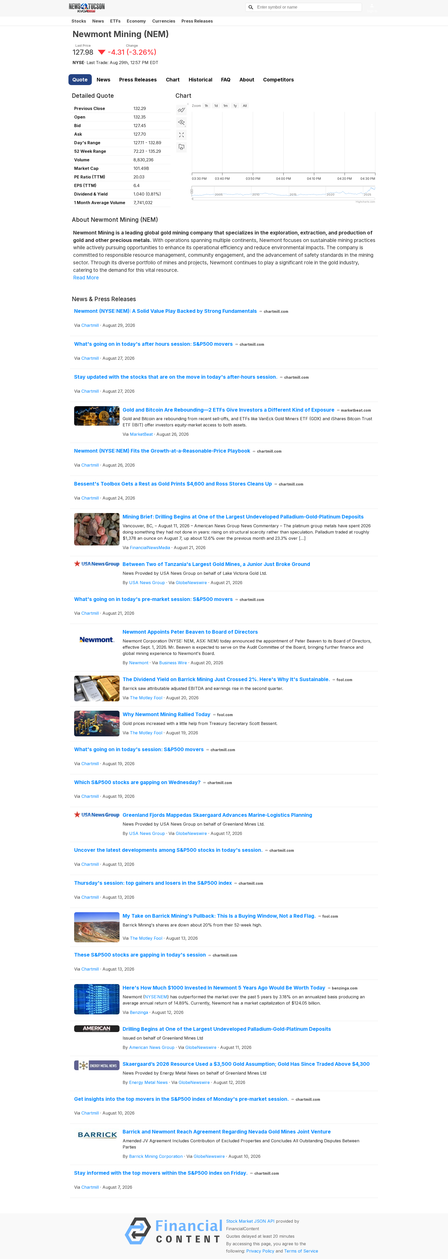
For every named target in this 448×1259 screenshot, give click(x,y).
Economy (136, 21)
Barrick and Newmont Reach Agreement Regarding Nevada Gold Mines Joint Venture (227, 1132)
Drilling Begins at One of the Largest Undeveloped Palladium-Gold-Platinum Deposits (227, 1029)
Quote (80, 80)
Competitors (278, 80)
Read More (86, 277)
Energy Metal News (148, 1082)
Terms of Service (301, 1251)
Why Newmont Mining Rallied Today (178, 714)
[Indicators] (181, 110)
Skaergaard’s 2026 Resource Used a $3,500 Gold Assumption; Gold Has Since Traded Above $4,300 (246, 1064)
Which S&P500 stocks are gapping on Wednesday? (153, 782)
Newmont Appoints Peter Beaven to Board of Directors (190, 632)
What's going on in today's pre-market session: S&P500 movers (169, 599)
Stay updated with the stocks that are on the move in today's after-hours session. (191, 377)
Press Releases (197, 21)
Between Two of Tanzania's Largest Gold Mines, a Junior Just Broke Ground (216, 564)
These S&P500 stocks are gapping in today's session (155, 955)
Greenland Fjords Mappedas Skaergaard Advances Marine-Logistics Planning (217, 815)
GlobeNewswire (191, 582)
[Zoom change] (181, 122)
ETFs (115, 21)
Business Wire (173, 662)
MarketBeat (141, 434)
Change (132, 45)
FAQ (225, 80)
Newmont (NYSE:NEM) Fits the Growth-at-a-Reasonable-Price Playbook (178, 451)
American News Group (151, 1047)
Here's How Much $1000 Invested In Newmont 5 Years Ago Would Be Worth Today (240, 988)
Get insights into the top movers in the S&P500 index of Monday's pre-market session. (197, 1099)
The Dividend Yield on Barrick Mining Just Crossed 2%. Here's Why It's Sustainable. (238, 679)
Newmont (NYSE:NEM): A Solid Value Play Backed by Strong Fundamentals (181, 311)
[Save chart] (181, 147)
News (98, 21)
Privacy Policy (260, 1251)
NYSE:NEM (156, 996)
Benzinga (139, 1012)
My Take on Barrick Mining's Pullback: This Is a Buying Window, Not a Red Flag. (230, 916)
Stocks (79, 21)
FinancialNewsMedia (150, 547)
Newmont (138, 662)
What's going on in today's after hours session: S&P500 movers (169, 344)
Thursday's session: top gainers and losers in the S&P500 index (168, 883)
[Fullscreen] (181, 135)
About (247, 80)
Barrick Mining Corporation (156, 1156)
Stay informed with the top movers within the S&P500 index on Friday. (176, 1173)
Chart (173, 80)
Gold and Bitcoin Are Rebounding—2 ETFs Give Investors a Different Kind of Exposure (247, 410)
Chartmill (90, 325)
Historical (200, 80)
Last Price (83, 45)
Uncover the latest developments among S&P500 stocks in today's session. (184, 850)
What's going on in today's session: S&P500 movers (154, 749)
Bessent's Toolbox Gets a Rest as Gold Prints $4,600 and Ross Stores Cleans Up (188, 484)
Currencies (163, 21)
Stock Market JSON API (250, 1221)
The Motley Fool (146, 697)
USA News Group (147, 582)
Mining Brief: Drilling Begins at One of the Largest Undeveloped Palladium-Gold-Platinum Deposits (243, 517)
